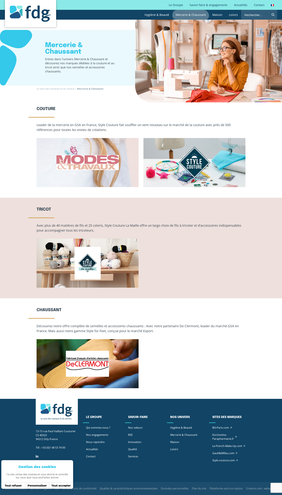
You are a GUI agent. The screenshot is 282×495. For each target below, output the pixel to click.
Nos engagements (97, 435)
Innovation (134, 442)
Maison (217, 15)
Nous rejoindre (95, 442)
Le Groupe (176, 5)
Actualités (240, 5)
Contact (259, 5)
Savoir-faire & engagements (208, 5)
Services (133, 456)
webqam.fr (270, 488)
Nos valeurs (135, 427)
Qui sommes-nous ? (98, 427)
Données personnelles (175, 488)
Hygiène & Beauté (157, 15)
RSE (130, 435)
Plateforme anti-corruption (226, 488)
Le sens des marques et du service (55, 88)
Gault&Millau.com (223, 453)
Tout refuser (13, 485)
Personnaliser (37, 485)
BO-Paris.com (220, 427)
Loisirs (233, 15)
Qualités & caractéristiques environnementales (129, 488)
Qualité (132, 449)
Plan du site (199, 488)
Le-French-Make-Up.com (227, 446)
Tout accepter (61, 485)
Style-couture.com (223, 460)
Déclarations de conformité (79, 488)
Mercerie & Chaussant (191, 15)
